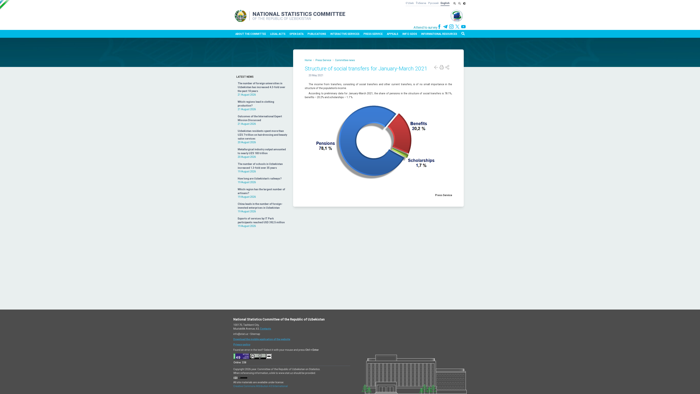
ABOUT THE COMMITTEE (250, 33)
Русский (433, 3)
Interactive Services (344, 33)
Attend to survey (426, 27)
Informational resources (439, 33)
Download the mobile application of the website (261, 339)
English (445, 3)
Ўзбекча (421, 3)
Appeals (392, 33)
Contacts (265, 328)
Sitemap (255, 334)
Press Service (373, 33)
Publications (317, 33)
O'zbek (410, 3)
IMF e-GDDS (409, 33)
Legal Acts (277, 33)
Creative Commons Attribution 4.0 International (260, 386)
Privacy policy (241, 344)
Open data (296, 33)
